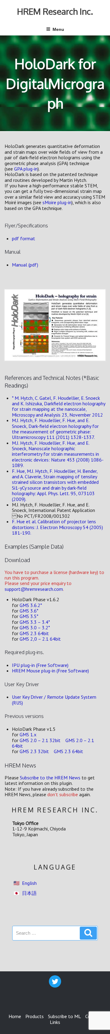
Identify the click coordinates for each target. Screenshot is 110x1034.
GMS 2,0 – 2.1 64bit (40, 639)
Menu (58, 29)
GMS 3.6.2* (31, 605)
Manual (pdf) (25, 265)
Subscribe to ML (64, 1016)
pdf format (23, 238)
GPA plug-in (26, 169)
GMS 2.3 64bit (34, 633)
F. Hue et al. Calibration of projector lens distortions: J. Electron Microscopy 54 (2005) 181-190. (57, 527)
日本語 (29, 893)
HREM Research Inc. (55, 11)
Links (55, 1022)
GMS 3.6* (29, 611)
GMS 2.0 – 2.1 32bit (40, 740)
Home (15, 1016)
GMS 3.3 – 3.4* (35, 622)
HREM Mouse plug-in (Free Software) (50, 671)
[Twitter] (55, 981)
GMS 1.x (28, 734)
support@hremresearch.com (34, 589)
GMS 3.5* (29, 616)
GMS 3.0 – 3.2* (35, 627)
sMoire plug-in (57, 202)
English (29, 883)
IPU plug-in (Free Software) (40, 665)
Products (34, 1016)
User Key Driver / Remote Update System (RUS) (54, 699)
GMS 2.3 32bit (34, 751)
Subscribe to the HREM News (50, 778)
